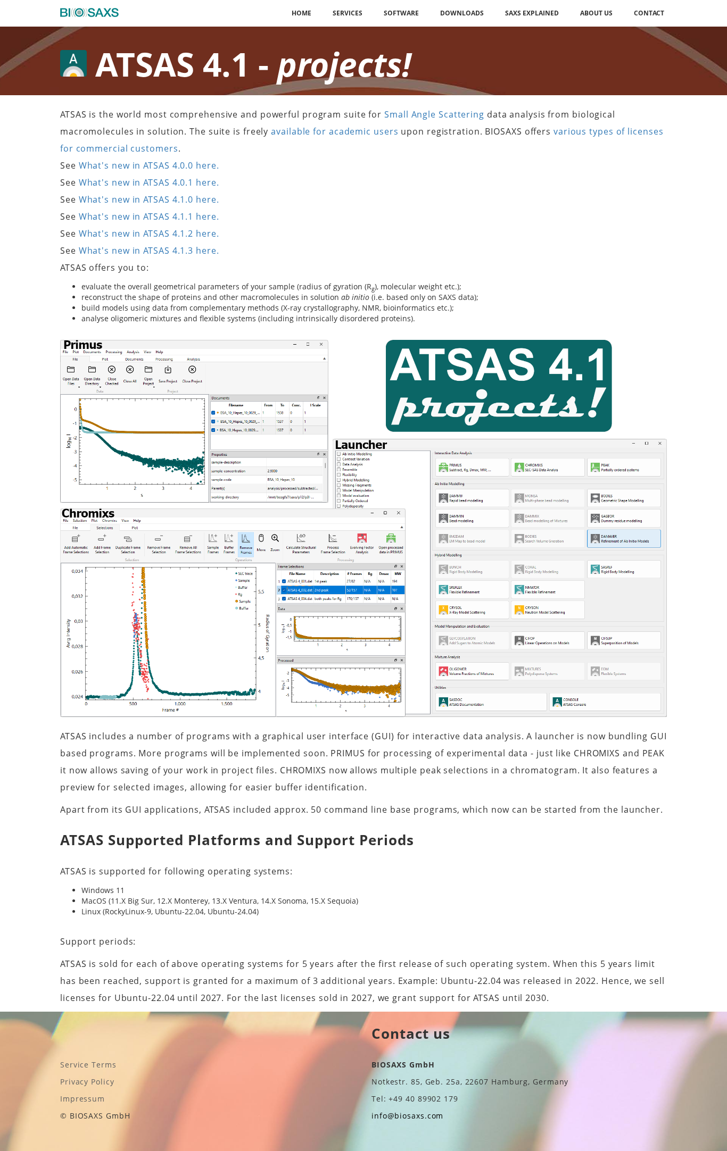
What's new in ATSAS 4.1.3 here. (149, 250)
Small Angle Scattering (434, 114)
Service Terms (88, 1065)
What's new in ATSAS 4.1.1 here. (149, 216)
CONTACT (649, 13)
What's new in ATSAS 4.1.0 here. (149, 199)
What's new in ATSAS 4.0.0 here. (149, 165)
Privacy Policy (87, 1082)
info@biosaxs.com (407, 1116)
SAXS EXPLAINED (532, 13)
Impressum (82, 1099)
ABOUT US (596, 13)
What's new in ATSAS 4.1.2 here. (149, 233)
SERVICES (347, 13)
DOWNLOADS (462, 13)
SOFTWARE (401, 13)
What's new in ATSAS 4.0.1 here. (149, 182)
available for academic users (334, 131)
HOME (301, 13)
